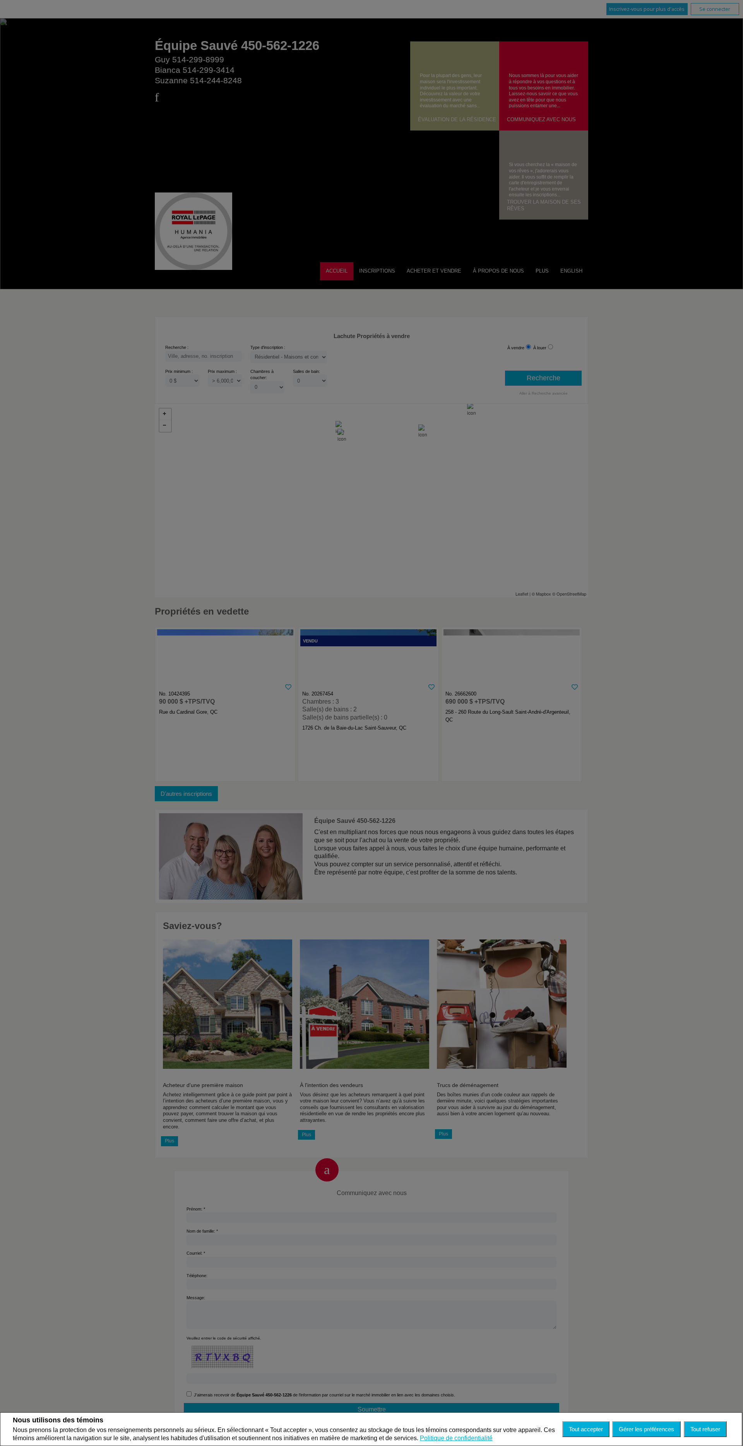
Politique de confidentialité (456, 1438)
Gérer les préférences (646, 1429)
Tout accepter (586, 1429)
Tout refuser (705, 1429)
